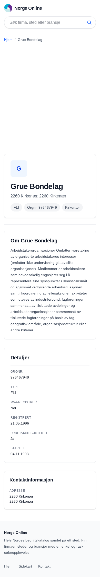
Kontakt (44, 566)
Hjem (8, 40)
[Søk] (89, 22)
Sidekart (25, 566)
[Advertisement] (50, 96)
